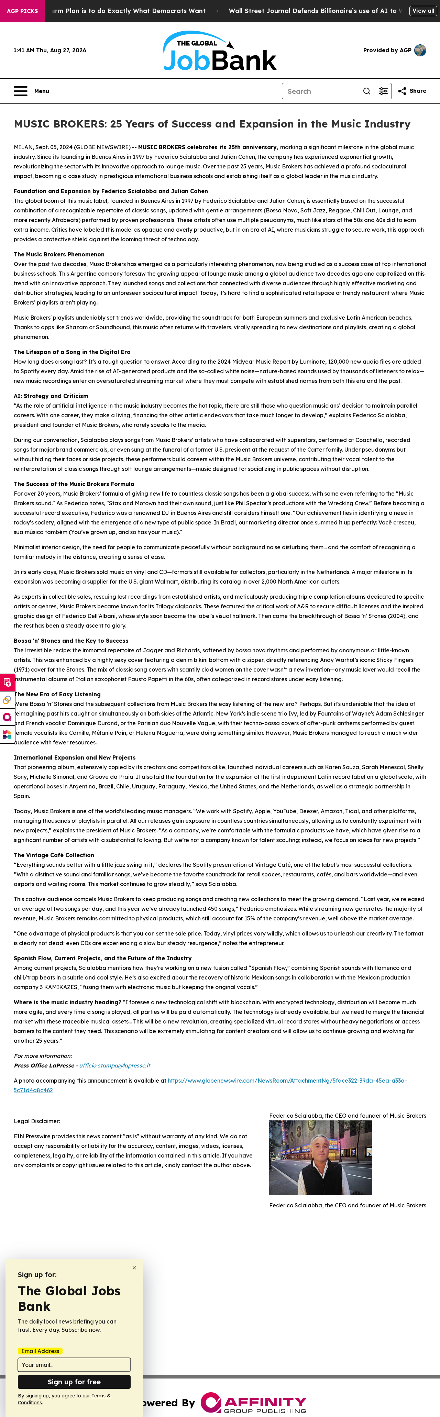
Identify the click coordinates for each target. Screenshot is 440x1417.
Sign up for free (74, 1381)
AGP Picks (22, 11)
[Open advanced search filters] (383, 91)
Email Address (40, 1351)
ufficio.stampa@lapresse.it (114, 1065)
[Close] (134, 1267)
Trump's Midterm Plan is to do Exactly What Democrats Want (108, 11)
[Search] (367, 91)
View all (423, 10)
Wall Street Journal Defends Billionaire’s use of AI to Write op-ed (333, 11)
